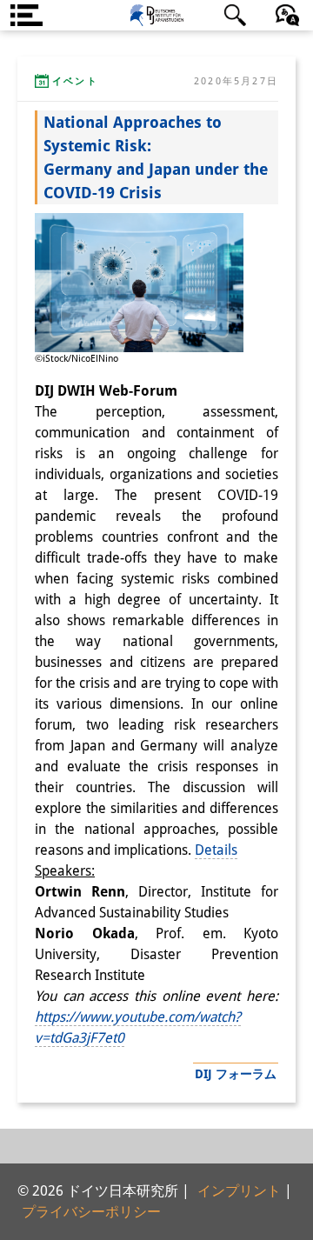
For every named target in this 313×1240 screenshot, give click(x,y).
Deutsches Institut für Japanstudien (156, 15)
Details (216, 850)
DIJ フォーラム (235, 1074)
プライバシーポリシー (91, 1211)
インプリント (239, 1191)
